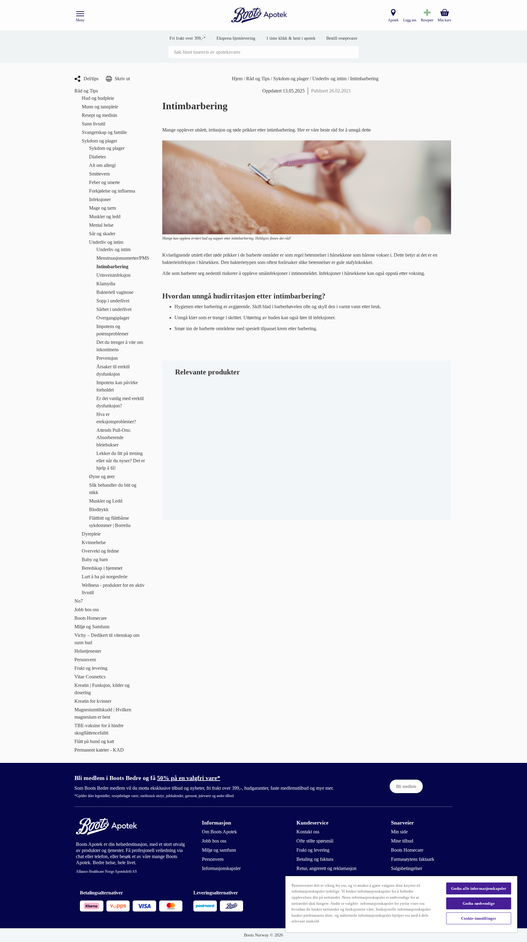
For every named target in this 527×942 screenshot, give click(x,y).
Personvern (213, 859)
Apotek (393, 20)
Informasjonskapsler (221, 868)
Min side (399, 831)
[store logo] (259, 15)
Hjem (238, 78)
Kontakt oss (307, 831)
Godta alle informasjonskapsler (479, 888)
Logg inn (409, 20)
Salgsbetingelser (406, 868)
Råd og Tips (258, 78)
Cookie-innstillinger (479, 918)
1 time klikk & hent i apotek (290, 38)
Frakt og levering (312, 850)
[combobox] (263, 52)
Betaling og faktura (314, 859)
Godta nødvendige (479, 903)
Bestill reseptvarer (341, 38)
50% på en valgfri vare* (188, 777)
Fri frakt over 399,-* (188, 38)
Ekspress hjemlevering (236, 38)
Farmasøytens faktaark (412, 859)
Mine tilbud (402, 840)
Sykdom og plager (291, 78)
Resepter (427, 20)
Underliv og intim (330, 78)
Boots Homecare (407, 850)
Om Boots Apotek (219, 831)
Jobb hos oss (214, 840)
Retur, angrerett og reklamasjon (326, 868)
